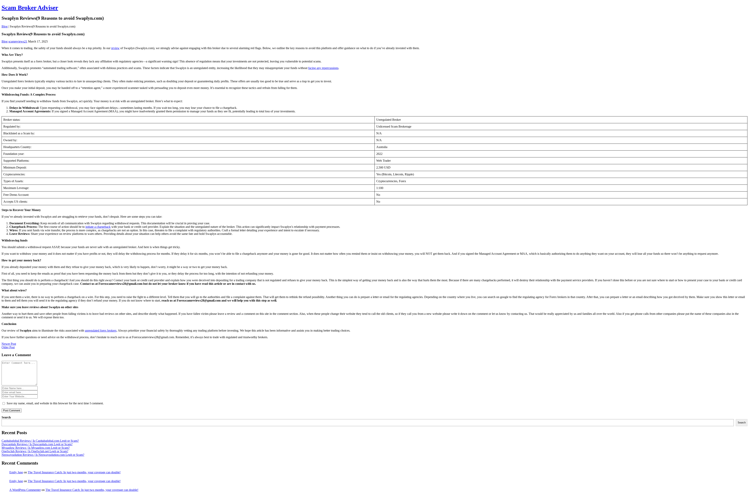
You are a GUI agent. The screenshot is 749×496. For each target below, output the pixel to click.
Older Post (8, 347)
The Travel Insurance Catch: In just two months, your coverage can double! (74, 472)
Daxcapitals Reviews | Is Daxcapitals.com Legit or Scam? (37, 444)
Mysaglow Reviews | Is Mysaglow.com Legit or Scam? (36, 447)
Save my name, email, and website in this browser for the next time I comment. (55, 403)
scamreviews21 (17, 41)
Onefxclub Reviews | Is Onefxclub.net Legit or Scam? (35, 451)
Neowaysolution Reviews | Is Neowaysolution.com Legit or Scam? (43, 454)
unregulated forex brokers (100, 330)
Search (6, 417)
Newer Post (9, 343)
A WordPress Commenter (25, 490)
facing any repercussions (323, 68)
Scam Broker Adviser (30, 7)
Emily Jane (16, 472)
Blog (5, 26)
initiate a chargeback (98, 226)
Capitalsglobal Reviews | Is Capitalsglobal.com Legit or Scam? (40, 440)
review (115, 48)
